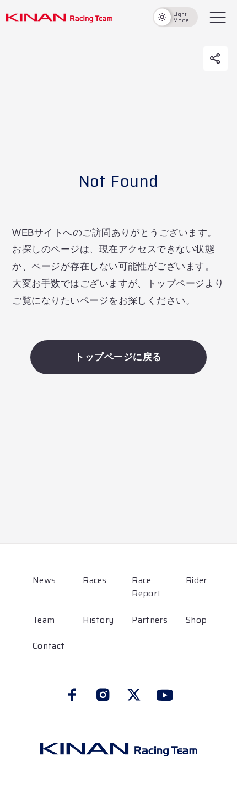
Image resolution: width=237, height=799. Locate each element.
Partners (149, 620)
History (98, 620)
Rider (196, 580)
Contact (48, 646)
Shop (196, 620)
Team (44, 620)
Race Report (146, 587)
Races (95, 580)
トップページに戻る (118, 357)
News (44, 580)
